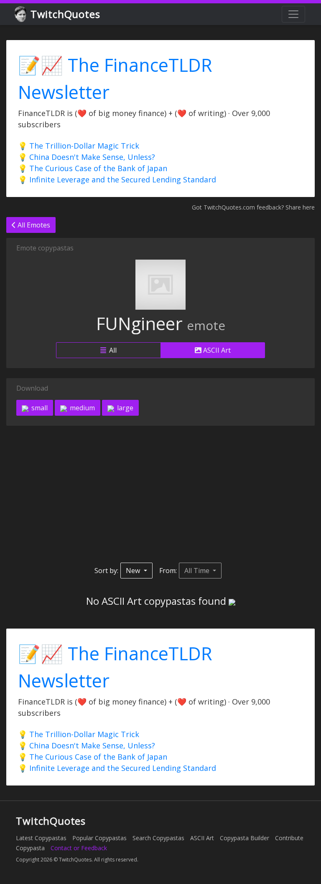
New (134, 570)
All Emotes (33, 225)
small (39, 407)
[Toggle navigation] (293, 14)
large (124, 407)
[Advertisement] (160, 494)
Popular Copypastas (99, 838)
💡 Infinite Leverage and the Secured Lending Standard (117, 179)
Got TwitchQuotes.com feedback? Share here (253, 207)
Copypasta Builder (244, 838)
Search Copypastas (158, 838)
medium (81, 407)
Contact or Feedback (79, 848)
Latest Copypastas (41, 838)
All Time (197, 570)
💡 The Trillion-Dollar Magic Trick (78, 146)
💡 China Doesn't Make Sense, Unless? (86, 157)
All (112, 350)
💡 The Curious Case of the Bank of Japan (92, 168)
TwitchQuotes (65, 14)
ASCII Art (216, 350)
